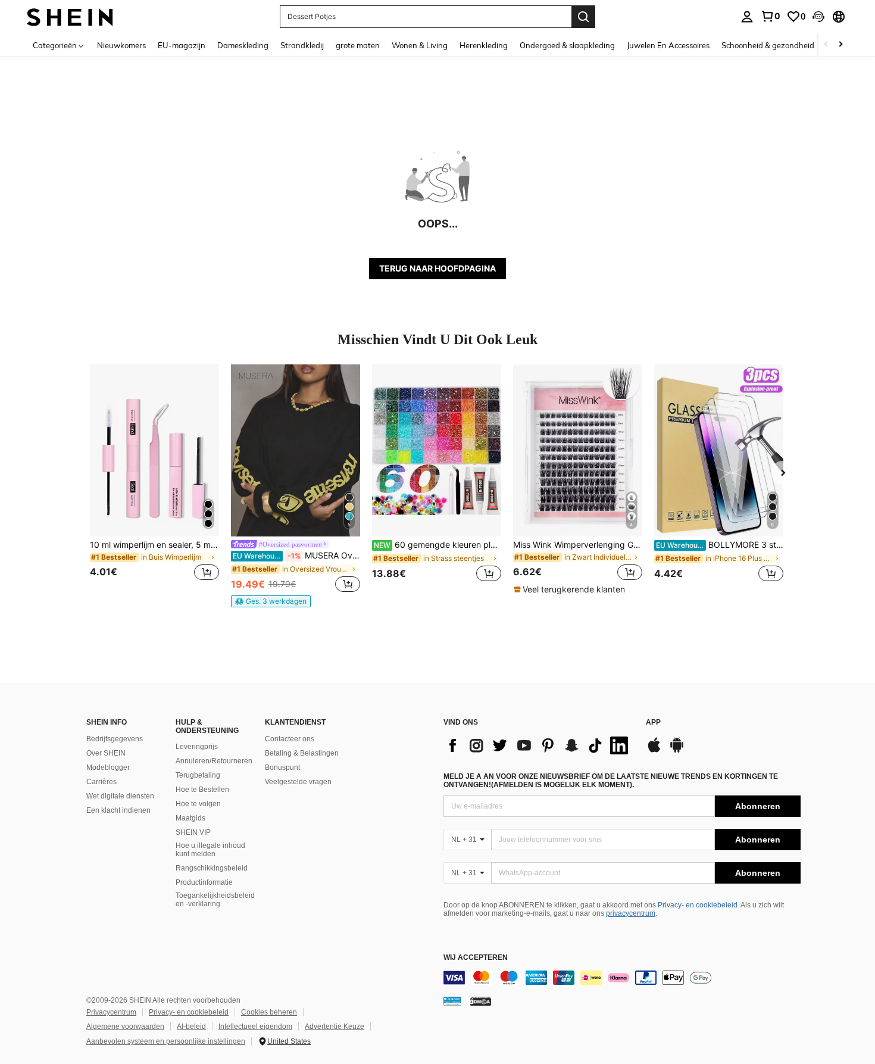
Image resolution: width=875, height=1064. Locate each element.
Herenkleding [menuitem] (484, 45)
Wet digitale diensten (120, 796)
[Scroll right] (840, 45)
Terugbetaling (198, 775)
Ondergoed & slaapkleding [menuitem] (567, 45)
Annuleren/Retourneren (214, 761)
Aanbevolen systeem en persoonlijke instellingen (165, 1041)
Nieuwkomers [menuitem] (121, 45)
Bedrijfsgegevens (114, 739)
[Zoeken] (583, 16)
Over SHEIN (106, 753)
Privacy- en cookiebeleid (698, 905)
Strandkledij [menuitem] (302, 45)
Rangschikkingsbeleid (212, 868)
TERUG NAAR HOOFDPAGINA (437, 268)
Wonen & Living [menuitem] (420, 45)
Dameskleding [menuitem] (242, 45)
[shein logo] (70, 16)
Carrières (101, 782)
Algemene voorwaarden (125, 1026)
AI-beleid (191, 1026)
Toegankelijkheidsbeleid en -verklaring (215, 899)
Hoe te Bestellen (202, 789)
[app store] (654, 751)
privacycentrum (630, 913)
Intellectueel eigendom (255, 1026)
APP (653, 722)
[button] (818, 17)
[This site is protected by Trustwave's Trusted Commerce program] (452, 1001)
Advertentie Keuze (334, 1026)
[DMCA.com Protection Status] (480, 1001)
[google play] (676, 751)
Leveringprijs (197, 746)
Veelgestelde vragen (298, 782)
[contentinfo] (622, 978)
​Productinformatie (204, 882)
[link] (770, 16)
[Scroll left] (826, 45)
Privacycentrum (111, 1012)
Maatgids (190, 818)
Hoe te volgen (198, 804)
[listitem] (154, 479)
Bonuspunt (282, 767)
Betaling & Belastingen (302, 753)
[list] (538, 745)
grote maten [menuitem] (358, 45)
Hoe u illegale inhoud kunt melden (210, 849)
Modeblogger (108, 767)
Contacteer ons (289, 739)
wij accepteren (475, 958)
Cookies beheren (269, 1012)
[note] (271, 601)
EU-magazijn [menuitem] (181, 45)
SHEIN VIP (193, 832)
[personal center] (747, 17)
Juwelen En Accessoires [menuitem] (668, 45)
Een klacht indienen (118, 810)
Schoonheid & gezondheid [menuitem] (767, 45)
